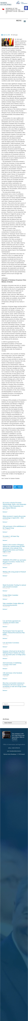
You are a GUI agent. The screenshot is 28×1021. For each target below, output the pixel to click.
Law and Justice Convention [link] (11, 642)
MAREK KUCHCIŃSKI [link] (5, 4)
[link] (26, 8)
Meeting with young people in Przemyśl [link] (14, 572)
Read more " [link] (5, 511)
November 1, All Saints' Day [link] (11, 536)
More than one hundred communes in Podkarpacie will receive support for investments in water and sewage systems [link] (14, 684)
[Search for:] (13, 704)
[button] (24, 21)
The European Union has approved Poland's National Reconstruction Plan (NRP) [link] (14, 632)
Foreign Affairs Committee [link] (10, 595)
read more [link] (14, 740)
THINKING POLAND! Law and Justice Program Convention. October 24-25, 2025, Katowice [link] (14, 561)
